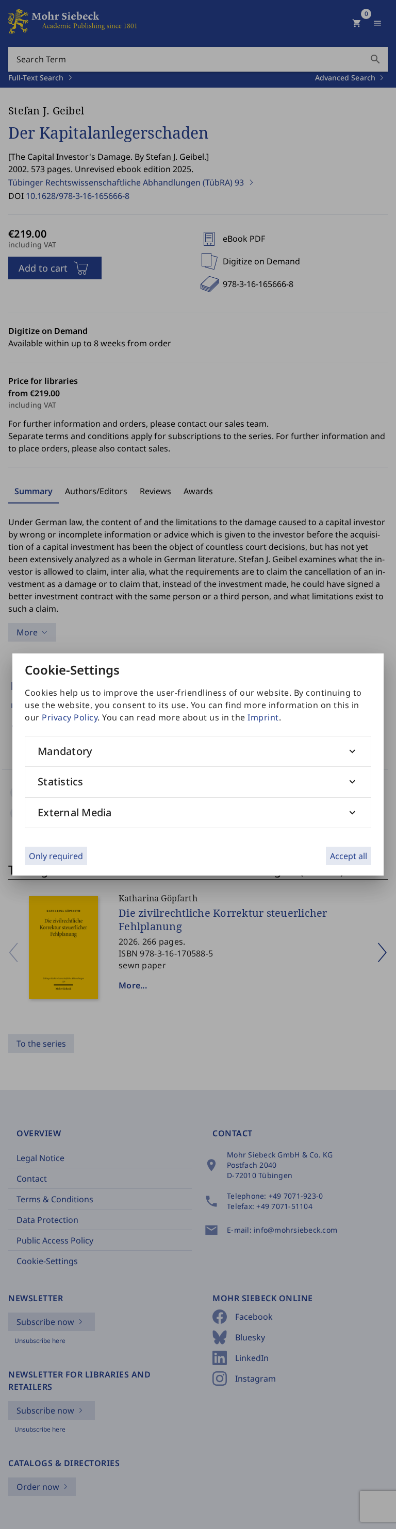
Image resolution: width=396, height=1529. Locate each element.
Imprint (263, 717)
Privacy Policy (69, 717)
